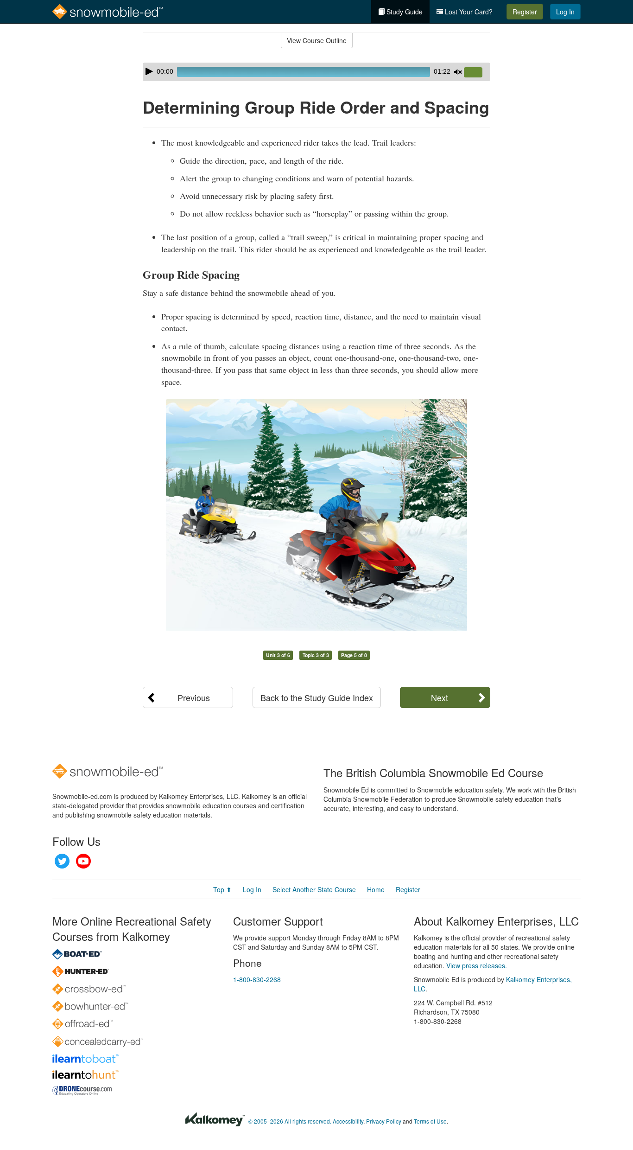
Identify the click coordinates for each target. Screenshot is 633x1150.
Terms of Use (430, 1121)
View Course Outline (317, 40)
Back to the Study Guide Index (316, 697)
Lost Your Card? (468, 11)
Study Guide (404, 11)
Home (376, 889)
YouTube (83, 861)
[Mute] (458, 72)
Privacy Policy (383, 1121)
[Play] (149, 71)
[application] (316, 72)
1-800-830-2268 (257, 979)
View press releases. (476, 965)
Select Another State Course (314, 889)
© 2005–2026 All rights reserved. (289, 1121)
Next (439, 697)
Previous (193, 697)
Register (525, 11)
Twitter (62, 861)
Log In (565, 11)
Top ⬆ (222, 889)
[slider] (477, 73)
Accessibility (348, 1121)
